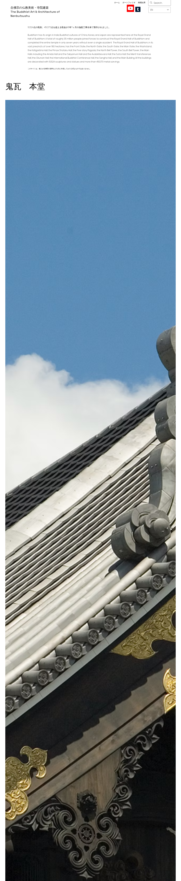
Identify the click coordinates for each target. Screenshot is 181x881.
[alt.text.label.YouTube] (130, 8)
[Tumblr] (137, 9)
